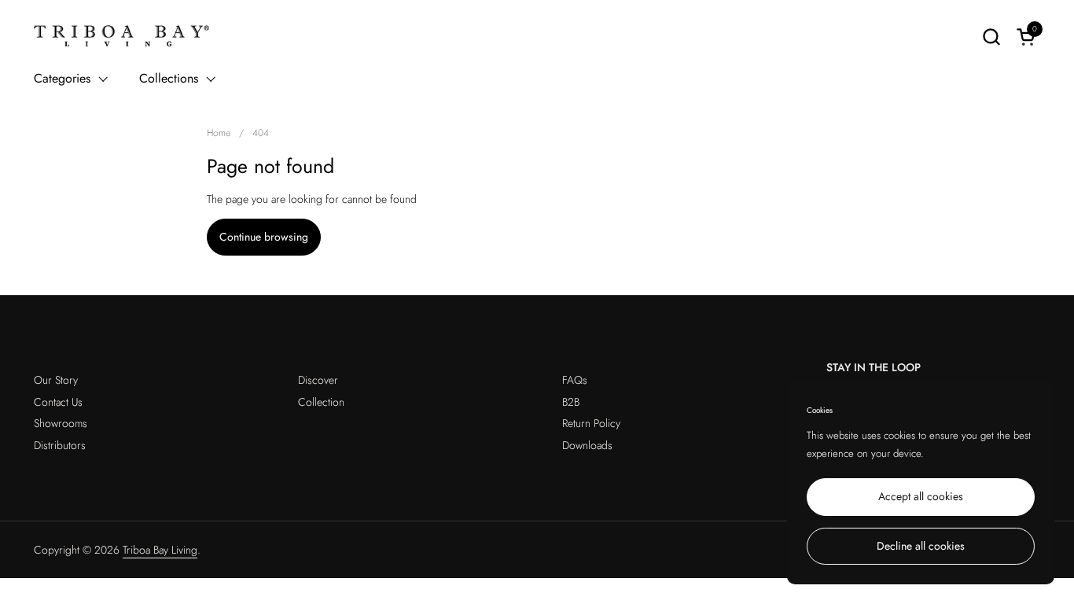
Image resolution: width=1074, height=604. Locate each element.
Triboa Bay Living (160, 550)
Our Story (56, 380)
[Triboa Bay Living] (122, 36)
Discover (318, 380)
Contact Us (58, 402)
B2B (570, 402)
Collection (321, 402)
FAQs (574, 380)
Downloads (587, 445)
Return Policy (591, 423)
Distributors (60, 445)
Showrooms (60, 423)
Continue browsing (263, 237)
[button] (991, 36)
